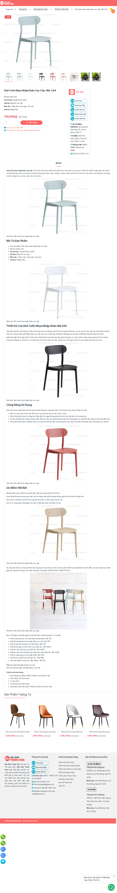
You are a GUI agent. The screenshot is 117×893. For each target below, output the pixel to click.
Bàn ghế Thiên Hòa (13, 821)
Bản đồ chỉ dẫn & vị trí (80, 153)
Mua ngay (33, 122)
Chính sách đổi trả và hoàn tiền (69, 769)
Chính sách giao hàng (66, 772)
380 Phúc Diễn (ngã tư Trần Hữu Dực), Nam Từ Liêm (78, 138)
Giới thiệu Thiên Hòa (65, 779)
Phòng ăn (22, 9)
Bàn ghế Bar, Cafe (40, 9)
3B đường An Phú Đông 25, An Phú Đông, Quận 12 (79, 129)
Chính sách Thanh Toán (67, 776)
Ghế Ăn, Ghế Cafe (61, 9)
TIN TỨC (61, 786)
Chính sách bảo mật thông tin (69, 766)
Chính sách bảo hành (66, 762)
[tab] (58, 164)
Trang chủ (9, 9)
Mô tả (58, 163)
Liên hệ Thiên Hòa (65, 782)
